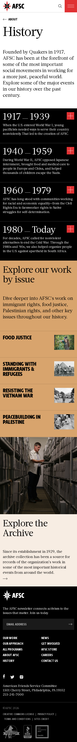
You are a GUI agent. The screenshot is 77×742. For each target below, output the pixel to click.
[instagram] (21, 676)
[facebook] (4, 676)
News (45, 638)
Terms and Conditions (17, 719)
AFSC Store (49, 649)
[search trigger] (60, 6)
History (8, 661)
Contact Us (49, 661)
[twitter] (12, 676)
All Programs (12, 649)
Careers (47, 655)
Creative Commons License (18, 714)
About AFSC (11, 655)
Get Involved (50, 643)
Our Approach (13, 643)
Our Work (10, 638)
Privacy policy (46, 714)
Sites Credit (41, 719)
